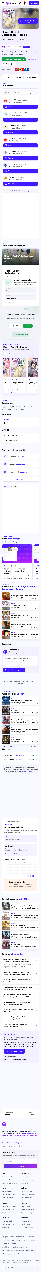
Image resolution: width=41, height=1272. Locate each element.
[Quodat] (4, 1124)
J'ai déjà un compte (10, 1056)
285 (32, 627)
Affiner (9, 93)
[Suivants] (9, 353)
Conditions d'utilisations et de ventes (14, 1247)
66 (37, 608)
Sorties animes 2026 (28, 1194)
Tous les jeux (25, 1183)
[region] (20, 375)
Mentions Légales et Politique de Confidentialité (18, 1250)
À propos (5, 1237)
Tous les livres (6, 1227)
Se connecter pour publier (14, 670)
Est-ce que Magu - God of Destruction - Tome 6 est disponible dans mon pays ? (17, 1018)
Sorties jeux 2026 (27, 1177)
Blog (18, 1240)
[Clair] (8, 1267)
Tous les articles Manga (10, 542)
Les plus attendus (8, 1180)
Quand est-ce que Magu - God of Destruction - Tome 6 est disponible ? (16, 961)
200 (37, 627)
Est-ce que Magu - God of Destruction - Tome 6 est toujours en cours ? (17, 1003)
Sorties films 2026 (8, 1177)
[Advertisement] (20, 217)
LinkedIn (8, 1143)
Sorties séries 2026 (8, 1191)
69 (37, 637)
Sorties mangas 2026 (9, 1206)
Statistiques (11, 1240)
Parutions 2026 (7, 1221)
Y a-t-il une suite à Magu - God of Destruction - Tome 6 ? (15, 1025)
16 (33, 637)
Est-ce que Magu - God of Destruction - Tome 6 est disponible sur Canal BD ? (17, 995)
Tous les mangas (7, 1213)
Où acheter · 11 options (29, 21)
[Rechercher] (20, 3)
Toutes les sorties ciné (9, 1183)
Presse (25, 1240)
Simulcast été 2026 (28, 1191)
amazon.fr (19, 755)
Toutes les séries (7, 1197)
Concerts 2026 (26, 1221)
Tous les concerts (27, 1227)
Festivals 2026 (26, 1224)
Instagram (18, 1143)
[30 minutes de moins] (10, 326)
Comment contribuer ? (18, 1237)
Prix (3, 1240)
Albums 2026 (25, 1206)
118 (33, 598)
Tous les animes (26, 1197)
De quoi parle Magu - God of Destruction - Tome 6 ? (18, 1010)
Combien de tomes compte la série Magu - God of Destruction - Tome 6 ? (18, 988)
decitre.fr (19, 759)
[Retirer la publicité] (36, 486)
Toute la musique (27, 1213)
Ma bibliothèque (29, 268)
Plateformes (19, 93)
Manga (34, 11)
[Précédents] (5, 353)
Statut (20, 1254)
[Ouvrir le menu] (3, 3)
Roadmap (31, 1237)
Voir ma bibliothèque (22, 334)
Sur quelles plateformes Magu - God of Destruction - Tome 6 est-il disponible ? (17, 973)
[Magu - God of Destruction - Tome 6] (18, 375)
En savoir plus (26, 771)
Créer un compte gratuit (14, 1051)
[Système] (4, 1267)
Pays (30, 93)
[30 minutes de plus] (20, 326)
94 (37, 617)
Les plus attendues (8, 1194)
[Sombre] (12, 1267)
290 (33, 608)
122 (33, 617)
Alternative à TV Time (9, 1243)
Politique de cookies (9, 1254)
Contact (32, 1240)
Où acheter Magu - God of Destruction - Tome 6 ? (17, 981)
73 (37, 598)
